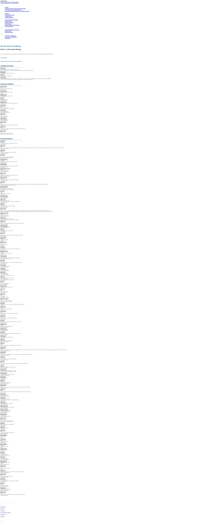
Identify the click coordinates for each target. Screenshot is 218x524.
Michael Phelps (3, 72)
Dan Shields (2, 423)
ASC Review (2, 508)
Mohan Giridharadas (4, 251)
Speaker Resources (9, 17)
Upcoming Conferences (10, 35)
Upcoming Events (6, 34)
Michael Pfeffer (3, 352)
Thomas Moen (2, 316)
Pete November (3, 336)
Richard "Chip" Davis (4, 213)
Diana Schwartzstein (3, 406)
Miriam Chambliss (3, 177)
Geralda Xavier (3, 488)
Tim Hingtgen (2, 268)
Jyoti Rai (2, 366)
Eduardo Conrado (3, 91)
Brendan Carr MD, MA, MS (5, 168)
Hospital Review (3, 506)
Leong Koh (2, 281)
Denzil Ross (2, 380)
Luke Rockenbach (3, 373)
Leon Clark (2, 191)
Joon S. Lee (2, 289)
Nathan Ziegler (3, 492)
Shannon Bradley (3, 164)
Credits (4, 27)
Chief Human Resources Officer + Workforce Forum (17, 11)
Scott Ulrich (2, 457)
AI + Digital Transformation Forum (13, 10)
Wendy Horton (3, 272)
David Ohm (2, 339)
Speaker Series (8, 16)
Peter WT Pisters (3, 122)
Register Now (5, 39)
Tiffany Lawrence (3, 286)
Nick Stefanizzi (3, 439)
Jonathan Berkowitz (3, 159)
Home (4, 5)
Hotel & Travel (8, 21)
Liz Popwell (2, 357)
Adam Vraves (2, 470)
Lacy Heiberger (3, 265)
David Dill (2, 229)
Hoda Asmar (2, 150)
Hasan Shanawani (3, 414)
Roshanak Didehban (3, 226)
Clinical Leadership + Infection (5, 512)
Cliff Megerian (3, 114)
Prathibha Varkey (3, 461)
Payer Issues (2, 516)
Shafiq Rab (2, 361)
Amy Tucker (2, 452)
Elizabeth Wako (3, 474)
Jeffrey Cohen (2, 199)
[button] (3, 57)
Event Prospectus (9, 26)
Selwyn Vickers (3, 131)
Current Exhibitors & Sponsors (12, 25)
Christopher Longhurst (4, 298)
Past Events (7, 38)
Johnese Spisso (2, 126)
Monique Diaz (2, 221)
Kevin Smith (2, 427)
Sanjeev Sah (2, 389)
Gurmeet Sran (2, 430)
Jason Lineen (2, 294)
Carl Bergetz (2, 155)
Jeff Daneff (2, 204)
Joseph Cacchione (3, 86)
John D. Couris (3, 217)
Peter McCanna (3, 110)
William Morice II (3, 324)
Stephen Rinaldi (3, 369)
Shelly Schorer (2, 402)
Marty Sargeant (3, 394)
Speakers (4, 12)
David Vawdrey (3, 466)
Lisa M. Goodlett (3, 256)
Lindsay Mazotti (3, 311)
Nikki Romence (3, 377)
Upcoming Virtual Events (11, 37)
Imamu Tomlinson (3, 444)
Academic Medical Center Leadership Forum (15, 8)
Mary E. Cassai (3, 173)
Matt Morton (2, 332)
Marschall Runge (3, 385)
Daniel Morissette (3, 118)
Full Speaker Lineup (9, 14)
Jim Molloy (2, 320)
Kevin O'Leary (3, 68)
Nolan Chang (2, 182)
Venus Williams (3, 77)
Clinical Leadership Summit (8, 18)
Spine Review (2, 510)
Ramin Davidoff (3, 208)
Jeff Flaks (2, 98)
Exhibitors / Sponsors (7, 28)
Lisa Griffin (2, 260)
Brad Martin (2, 303)
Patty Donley (2, 233)
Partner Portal (8, 23)
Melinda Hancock (3, 102)
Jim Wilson (2, 483)
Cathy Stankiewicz (3, 435)
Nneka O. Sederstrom (4, 409)
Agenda (4, 6)
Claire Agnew (2, 141)
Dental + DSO (2, 514)
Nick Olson (2, 343)
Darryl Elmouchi (3, 237)
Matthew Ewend (3, 242)
